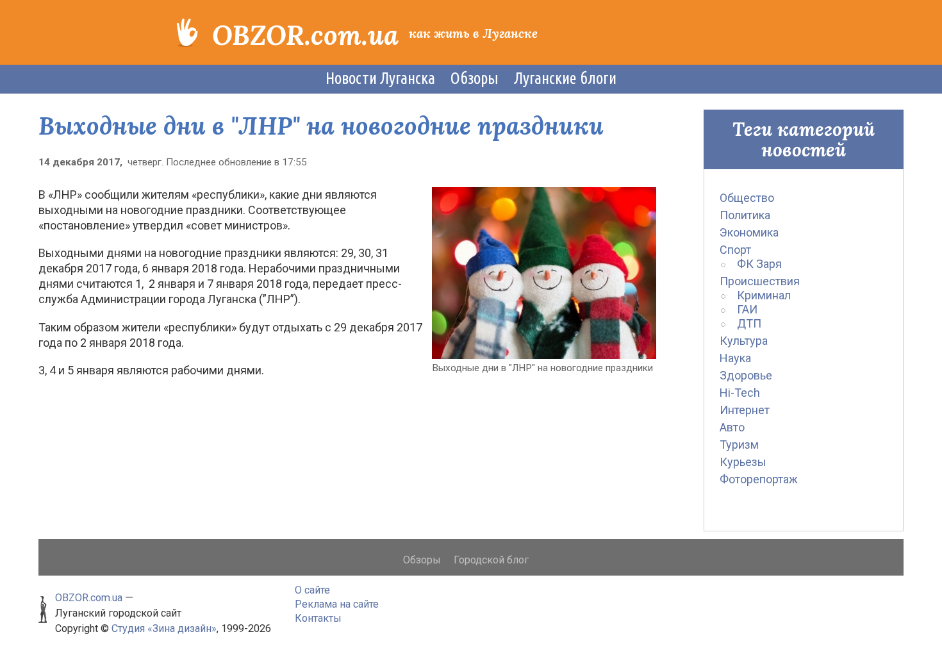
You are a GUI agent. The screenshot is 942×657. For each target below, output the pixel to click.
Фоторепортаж (759, 479)
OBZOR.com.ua (305, 35)
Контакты (318, 618)
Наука (735, 358)
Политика (745, 215)
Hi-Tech (740, 392)
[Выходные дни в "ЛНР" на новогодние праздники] (544, 272)
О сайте (312, 590)
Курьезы (743, 462)
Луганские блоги (565, 78)
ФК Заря (759, 263)
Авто (732, 427)
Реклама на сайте (337, 604)
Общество (747, 197)
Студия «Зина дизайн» (164, 628)
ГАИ (747, 309)
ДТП (749, 323)
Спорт (735, 249)
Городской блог (491, 560)
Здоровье (746, 375)
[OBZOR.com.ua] (187, 31)
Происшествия (760, 281)
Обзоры (474, 78)
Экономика (749, 232)
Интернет (745, 410)
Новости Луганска (380, 78)
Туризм (739, 444)
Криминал (764, 295)
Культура (744, 340)
